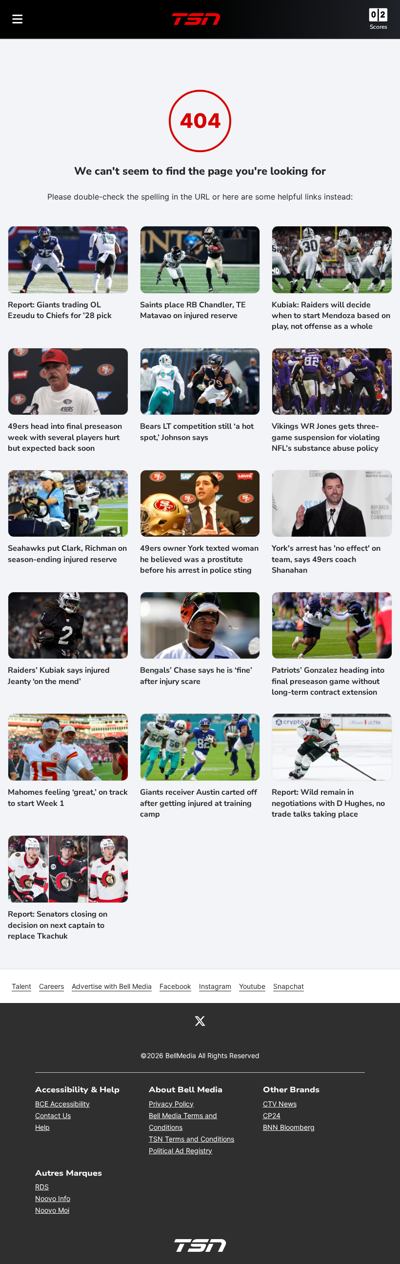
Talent (21, 986)
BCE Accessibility (62, 1104)
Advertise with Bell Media (112, 986)
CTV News (280, 1104)
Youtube (252, 986)
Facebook (175, 986)
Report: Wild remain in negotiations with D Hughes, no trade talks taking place (328, 803)
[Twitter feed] (200, 1020)
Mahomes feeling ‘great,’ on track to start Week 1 (68, 797)
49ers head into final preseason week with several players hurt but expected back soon (65, 437)
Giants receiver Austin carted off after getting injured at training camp (198, 803)
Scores (378, 27)
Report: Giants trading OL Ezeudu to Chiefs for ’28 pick (60, 310)
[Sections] (17, 19)
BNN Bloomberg (289, 1127)
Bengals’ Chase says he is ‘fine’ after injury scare (196, 675)
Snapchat (288, 986)
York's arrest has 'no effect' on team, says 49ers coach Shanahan (326, 559)
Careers (51, 986)
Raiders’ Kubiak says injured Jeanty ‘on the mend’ (59, 675)
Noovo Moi (52, 1210)
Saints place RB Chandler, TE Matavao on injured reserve (193, 310)
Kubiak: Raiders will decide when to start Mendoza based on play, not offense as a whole (331, 316)
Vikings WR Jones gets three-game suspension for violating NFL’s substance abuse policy (326, 437)
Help (42, 1127)
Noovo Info (52, 1198)
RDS (42, 1187)
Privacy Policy (171, 1104)
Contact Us (53, 1115)
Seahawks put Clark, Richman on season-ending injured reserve (67, 553)
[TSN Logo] (196, 19)
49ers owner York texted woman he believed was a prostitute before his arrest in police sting (199, 559)
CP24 (271, 1115)
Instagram (215, 986)
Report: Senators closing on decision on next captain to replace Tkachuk (57, 925)
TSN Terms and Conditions (191, 1139)
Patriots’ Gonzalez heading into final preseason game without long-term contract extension (328, 681)
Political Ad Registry (180, 1150)
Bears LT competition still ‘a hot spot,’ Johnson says (197, 431)
